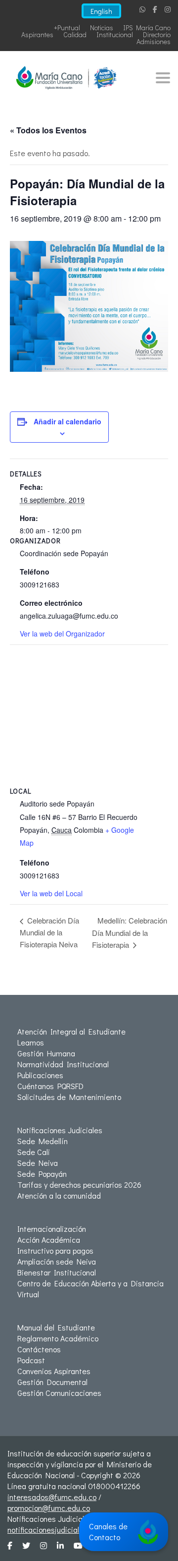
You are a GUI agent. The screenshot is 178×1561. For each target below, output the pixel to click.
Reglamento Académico (57, 1338)
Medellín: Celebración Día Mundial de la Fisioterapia (129, 932)
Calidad (75, 34)
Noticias (101, 27)
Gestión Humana (46, 1053)
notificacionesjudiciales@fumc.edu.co (71, 1529)
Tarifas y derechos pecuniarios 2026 (79, 1184)
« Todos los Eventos (48, 130)
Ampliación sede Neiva (56, 1261)
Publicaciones (40, 1075)
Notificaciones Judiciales (59, 1130)
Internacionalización (51, 1228)
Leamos (30, 1042)
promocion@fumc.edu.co (48, 1508)
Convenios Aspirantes (53, 1371)
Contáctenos (39, 1349)
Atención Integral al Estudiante (71, 1031)
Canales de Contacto (108, 1531)
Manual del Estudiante (56, 1327)
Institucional (114, 34)
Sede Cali (33, 1152)
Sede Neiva (37, 1162)
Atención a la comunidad (59, 1195)
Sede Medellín (42, 1141)
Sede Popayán (42, 1173)
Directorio (157, 34)
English (101, 11)
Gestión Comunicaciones (59, 1393)
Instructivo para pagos (55, 1250)
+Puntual (67, 27)
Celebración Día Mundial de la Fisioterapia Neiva (49, 932)
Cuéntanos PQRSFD (50, 1086)
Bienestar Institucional (56, 1272)
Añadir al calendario (67, 421)
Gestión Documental (52, 1382)
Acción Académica (48, 1239)
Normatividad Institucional (63, 1064)
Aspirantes (37, 34)
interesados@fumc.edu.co (51, 1497)
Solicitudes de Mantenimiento (69, 1097)
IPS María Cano (147, 27)
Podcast (31, 1360)
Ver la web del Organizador (62, 633)
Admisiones (153, 41)
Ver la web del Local (51, 893)
